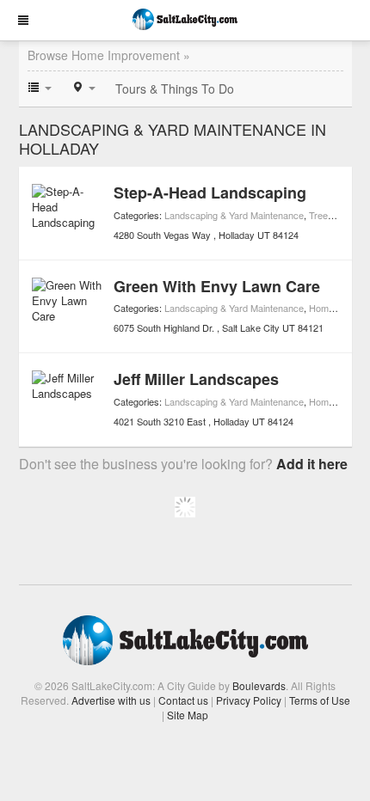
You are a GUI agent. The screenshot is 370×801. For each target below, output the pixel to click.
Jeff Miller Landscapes (196, 379)
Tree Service (335, 215)
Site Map (187, 714)
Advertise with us (111, 700)
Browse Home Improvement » (109, 55)
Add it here (312, 464)
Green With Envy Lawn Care (217, 286)
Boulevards (259, 685)
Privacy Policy (248, 700)
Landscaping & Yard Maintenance (234, 215)
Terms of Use (319, 700)
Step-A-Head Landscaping (210, 192)
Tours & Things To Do (174, 88)
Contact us (183, 700)
